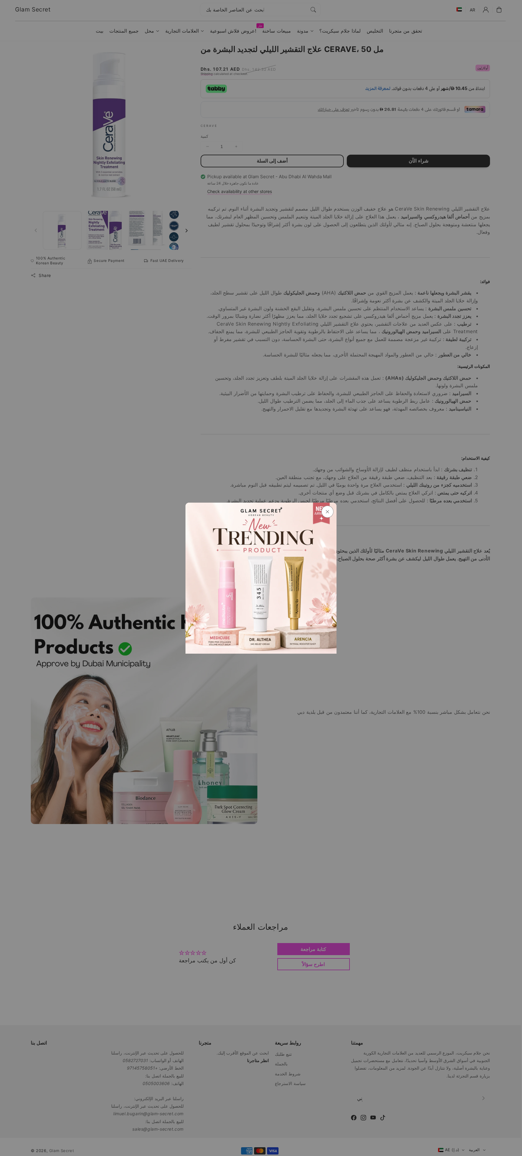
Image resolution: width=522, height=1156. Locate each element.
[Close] (327, 512)
